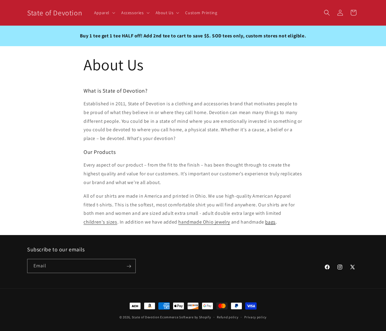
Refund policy (227, 317)
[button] (104, 12)
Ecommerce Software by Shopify (185, 317)
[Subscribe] (128, 266)
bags (270, 222)
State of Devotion (146, 317)
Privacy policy (255, 317)
